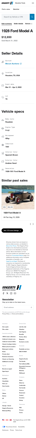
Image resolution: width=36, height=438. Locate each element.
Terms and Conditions (17, 313)
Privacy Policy (6, 313)
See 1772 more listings (11, 230)
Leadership (22, 385)
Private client (6, 354)
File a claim (5, 329)
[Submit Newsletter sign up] (31, 307)
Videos (4, 393)
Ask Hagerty (22, 331)
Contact (21, 395)
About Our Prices (11, 246)
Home (20, 380)
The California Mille (24, 363)
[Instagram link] (11, 293)
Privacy (21, 410)
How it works (5, 386)
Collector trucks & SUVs (9, 341)
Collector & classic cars (8, 339)
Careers (21, 390)
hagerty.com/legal (11, 261)
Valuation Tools (20, 3)
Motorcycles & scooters (8, 346)
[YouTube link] (15, 293)
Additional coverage (7, 361)
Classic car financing (8, 359)
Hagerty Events (23, 358)
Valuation (21, 329)
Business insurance (7, 356)
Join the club (22, 326)
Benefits (21, 334)
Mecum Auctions (12, 64)
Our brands (22, 387)
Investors (21, 397)
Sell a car (4, 383)
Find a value (6, 9)
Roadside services (24, 349)
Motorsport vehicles (7, 349)
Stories (4, 395)
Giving (21, 400)
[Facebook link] (3, 293)
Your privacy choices (11, 426)
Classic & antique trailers (9, 344)
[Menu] (33, 3)
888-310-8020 (23, 351)
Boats (4, 351)
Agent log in (5, 371)
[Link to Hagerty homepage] (12, 288)
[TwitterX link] (7, 293)
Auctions (4, 378)
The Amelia (22, 361)
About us (21, 382)
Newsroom (22, 392)
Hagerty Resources (7, 408)
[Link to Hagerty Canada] (7, 420)
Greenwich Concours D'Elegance (25, 367)
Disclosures (5, 430)
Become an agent (7, 368)
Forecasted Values (17, 255)
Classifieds (5, 381)
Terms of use (18, 430)
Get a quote (5, 326)
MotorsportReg (6, 410)
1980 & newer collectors (9, 336)
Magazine (21, 339)
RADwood (22, 373)
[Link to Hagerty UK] (11, 420)
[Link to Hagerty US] (3, 420)
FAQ (20, 407)
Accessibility (21, 426)
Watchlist (16, 9)
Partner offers (23, 336)
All (3, 398)
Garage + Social (6, 405)
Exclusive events (24, 341)
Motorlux (21, 370)
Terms (21, 412)
